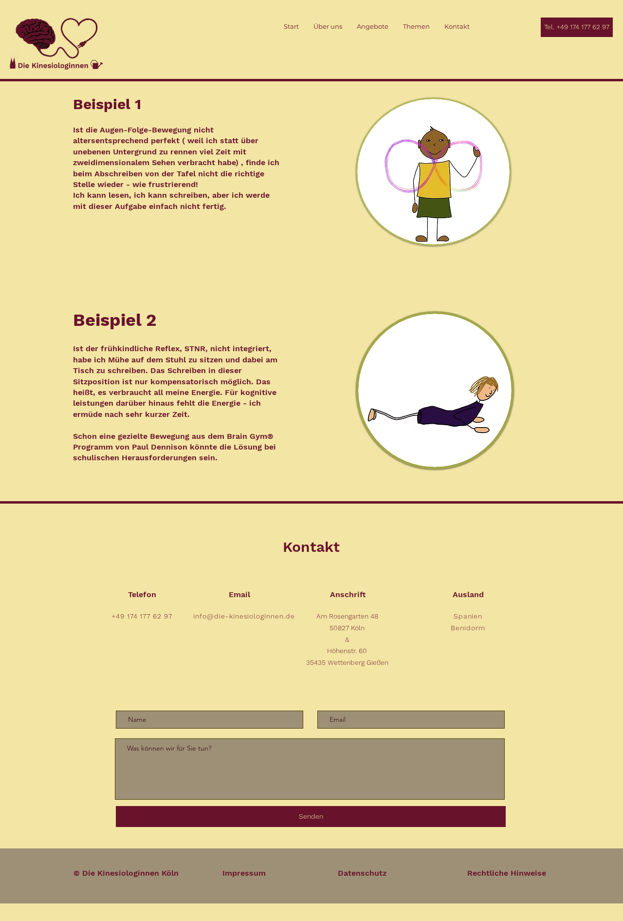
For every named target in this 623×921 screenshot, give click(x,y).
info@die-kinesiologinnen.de (244, 616)
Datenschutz (362, 873)
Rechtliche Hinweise (506, 873)
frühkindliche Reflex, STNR (153, 348)
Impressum (244, 873)
